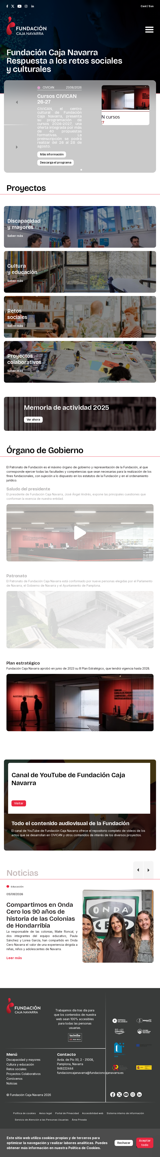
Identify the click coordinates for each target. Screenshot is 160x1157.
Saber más (15, 236)
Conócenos (14, 1078)
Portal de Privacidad (67, 1113)
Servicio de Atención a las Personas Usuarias (42, 1119)
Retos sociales (17, 314)
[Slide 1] (81, 170)
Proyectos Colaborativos (23, 1074)
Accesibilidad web (92, 1113)
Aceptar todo (145, 1143)
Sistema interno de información (125, 1113)
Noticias (11, 1083)
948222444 (65, 1068)
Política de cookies (24, 1113)
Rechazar (123, 1143)
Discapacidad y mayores (24, 224)
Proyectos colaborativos (24, 359)
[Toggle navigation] (149, 25)
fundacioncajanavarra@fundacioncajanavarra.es (90, 1073)
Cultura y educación (22, 269)
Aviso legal (45, 1113)
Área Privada (79, 1119)
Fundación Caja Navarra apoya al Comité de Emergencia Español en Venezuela (40, 915)
